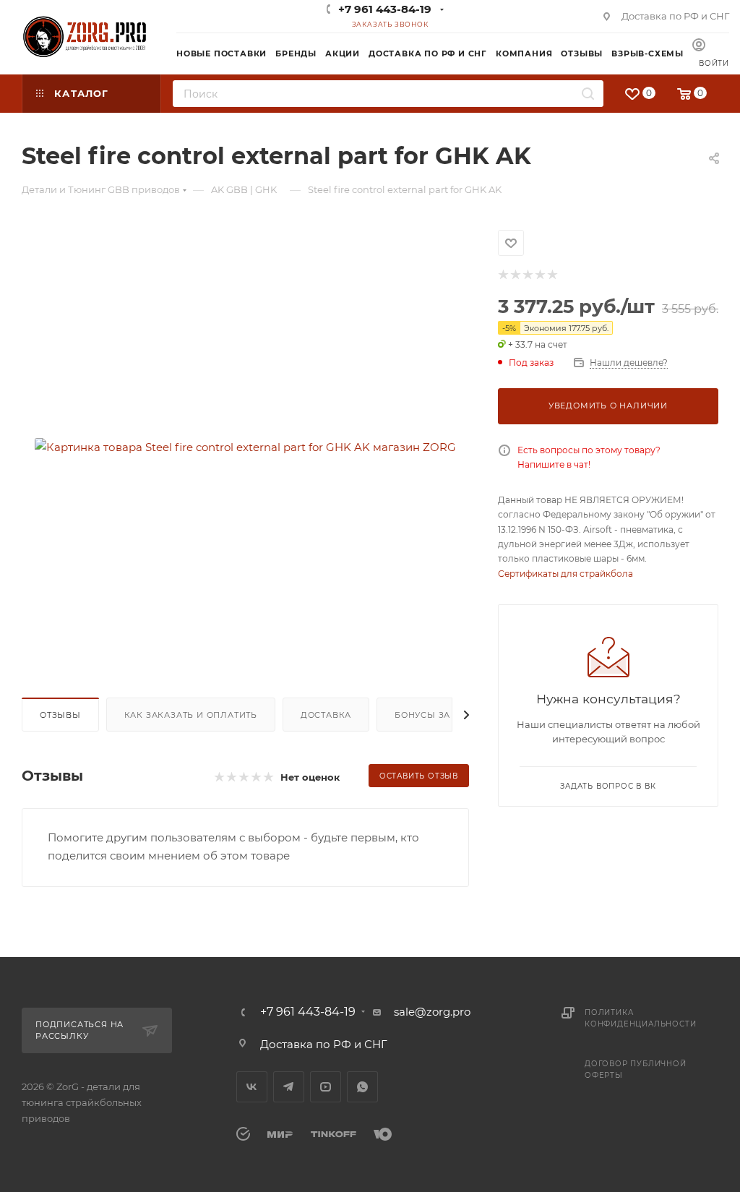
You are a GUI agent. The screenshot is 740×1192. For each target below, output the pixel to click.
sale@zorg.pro (432, 1012)
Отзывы (60, 715)
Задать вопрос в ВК (607, 786)
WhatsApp (362, 1086)
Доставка (326, 715)
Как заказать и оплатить (190, 715)
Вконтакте (251, 1086)
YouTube (325, 1086)
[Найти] (587, 93)
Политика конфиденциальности (640, 1018)
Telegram (288, 1086)
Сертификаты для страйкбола (565, 573)
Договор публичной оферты (636, 1069)
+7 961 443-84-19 (384, 9)
